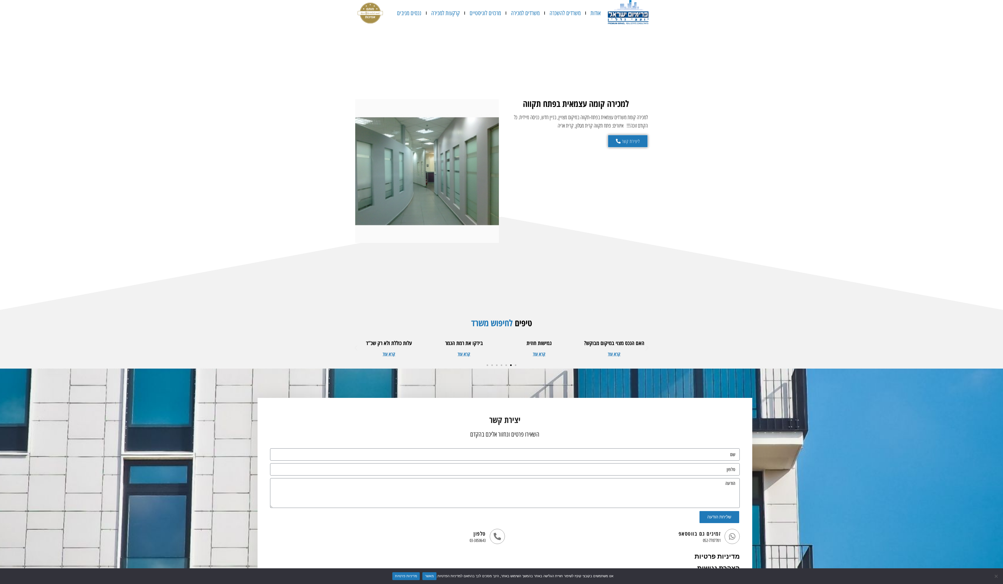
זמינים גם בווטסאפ (700, 533)
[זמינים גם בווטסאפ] (732, 536)
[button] (614, 353)
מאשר (429, 576)
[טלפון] (497, 536)
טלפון (480, 533)
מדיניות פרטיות (717, 556)
